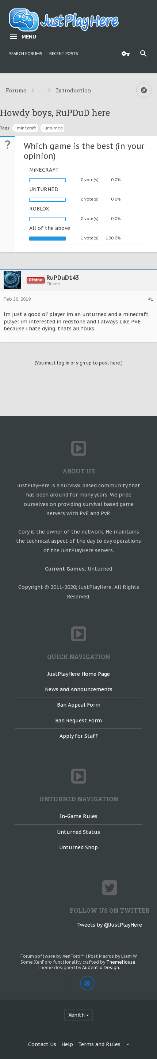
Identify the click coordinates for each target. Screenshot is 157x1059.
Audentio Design (100, 967)
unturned (54, 128)
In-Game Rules (78, 816)
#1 (150, 299)
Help (67, 1044)
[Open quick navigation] (144, 90)
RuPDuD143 (62, 277)
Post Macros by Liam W (112, 956)
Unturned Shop (78, 847)
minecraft (26, 128)
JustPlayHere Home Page (78, 674)
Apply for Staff (79, 736)
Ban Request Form (78, 720)
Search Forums (25, 53)
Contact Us (42, 1044)
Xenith (76, 1015)
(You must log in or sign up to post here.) (79, 363)
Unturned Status (78, 832)
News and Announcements (78, 689)
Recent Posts (63, 53)
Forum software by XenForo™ (53, 956)
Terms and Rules (99, 1044)
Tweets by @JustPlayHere (109, 924)
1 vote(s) (90, 238)
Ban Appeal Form (78, 704)
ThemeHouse (120, 962)
